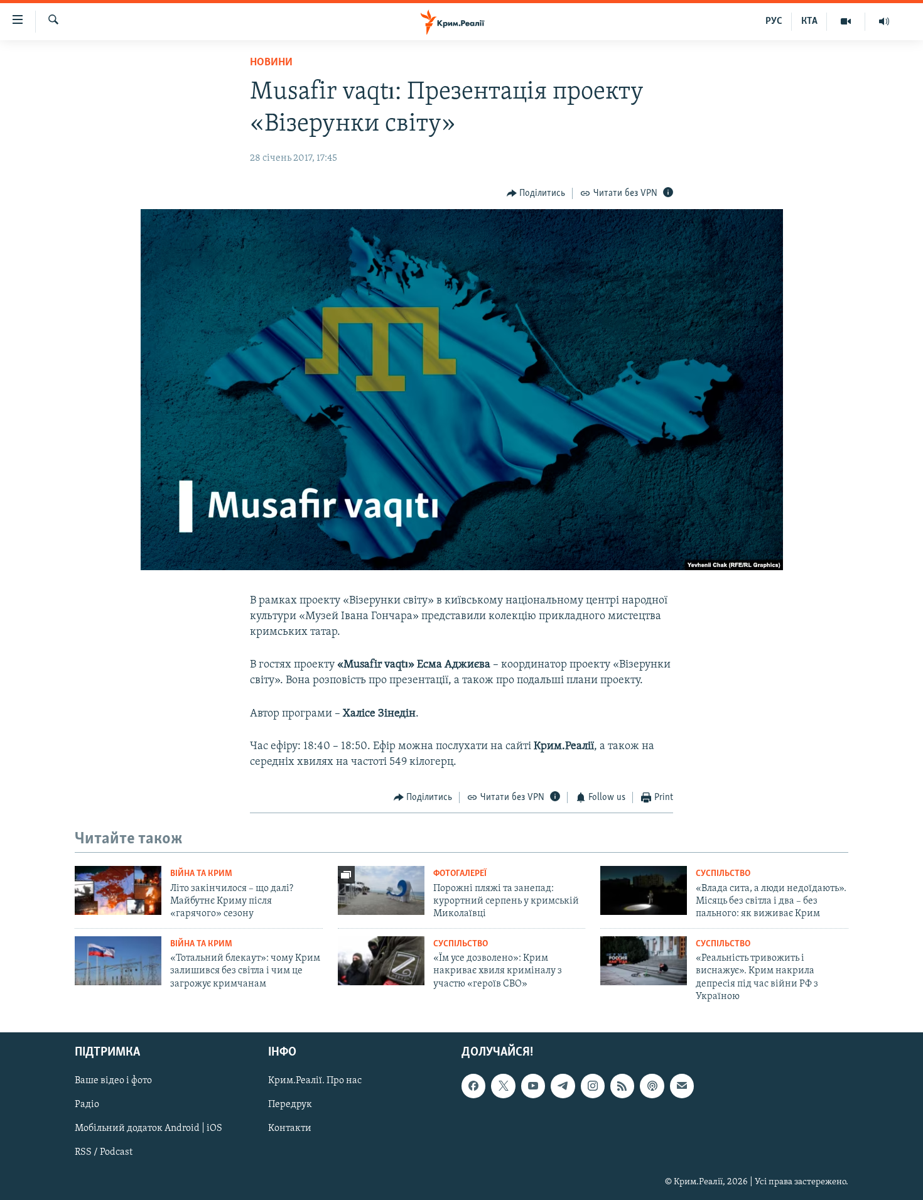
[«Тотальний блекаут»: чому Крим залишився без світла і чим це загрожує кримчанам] (118, 960)
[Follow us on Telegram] (563, 1086)
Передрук (290, 1105)
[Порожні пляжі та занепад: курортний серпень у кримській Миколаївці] (381, 890)
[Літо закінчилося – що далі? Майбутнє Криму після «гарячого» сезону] (118, 890)
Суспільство (723, 873)
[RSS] (622, 1086)
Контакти (289, 1128)
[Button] (536, 193)
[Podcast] (652, 1086)
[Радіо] (884, 21)
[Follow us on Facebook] (473, 1086)
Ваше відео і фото (113, 1081)
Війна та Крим (201, 873)
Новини (271, 62)
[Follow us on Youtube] (533, 1086)
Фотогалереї (460, 873)
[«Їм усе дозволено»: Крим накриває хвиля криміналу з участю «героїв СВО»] (381, 960)
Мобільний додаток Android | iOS (148, 1128)
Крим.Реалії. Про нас (315, 1081)
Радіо (87, 1105)
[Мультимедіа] (846, 21)
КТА (809, 21)
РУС (773, 21)
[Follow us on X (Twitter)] (503, 1086)
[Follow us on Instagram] (593, 1086)
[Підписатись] (682, 1086)
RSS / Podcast (103, 1152)
